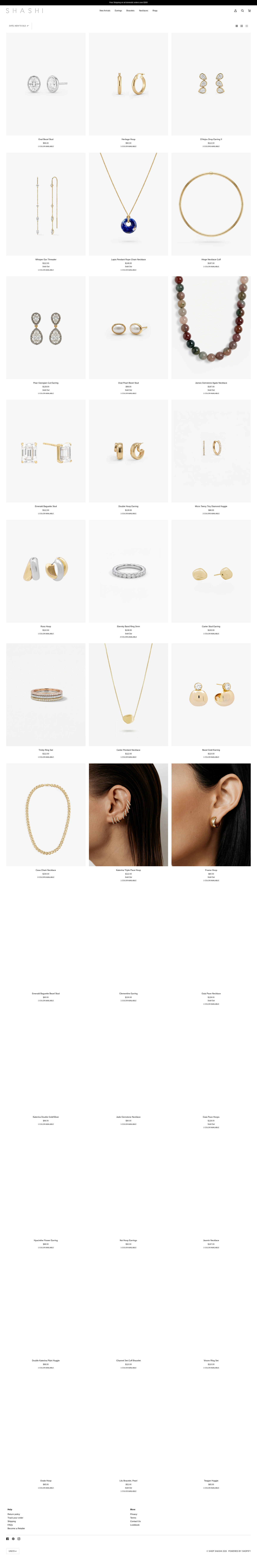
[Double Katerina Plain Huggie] (46, 1305)
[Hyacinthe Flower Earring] (46, 1185)
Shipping (12, 1521)
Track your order (15, 1518)
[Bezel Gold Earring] (211, 694)
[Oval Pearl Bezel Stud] (128, 327)
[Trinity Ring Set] (46, 694)
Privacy (133, 1514)
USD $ (11, 1551)
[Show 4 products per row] (247, 26)
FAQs (10, 1525)
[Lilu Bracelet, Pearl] (128, 1425)
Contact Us (135, 1521)
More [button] (132, 1509)
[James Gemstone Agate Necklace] (211, 327)
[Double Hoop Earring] (128, 451)
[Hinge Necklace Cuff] (211, 204)
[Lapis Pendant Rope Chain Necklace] (128, 204)
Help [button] (10, 1509)
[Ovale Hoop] (46, 1425)
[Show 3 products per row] (241, 26)
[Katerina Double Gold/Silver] (46, 1061)
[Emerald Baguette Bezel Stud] (46, 938)
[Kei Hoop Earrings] (128, 1185)
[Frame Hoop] (211, 814)
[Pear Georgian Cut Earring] (46, 327)
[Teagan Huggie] (211, 1425)
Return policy (14, 1514)
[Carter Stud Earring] (211, 571)
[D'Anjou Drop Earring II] (211, 84)
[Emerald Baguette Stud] (46, 451)
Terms (133, 1518)
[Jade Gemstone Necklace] (128, 1061)
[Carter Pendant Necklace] (128, 694)
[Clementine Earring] (128, 938)
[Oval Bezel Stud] (46, 84)
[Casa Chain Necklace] (46, 814)
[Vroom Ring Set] (211, 1305)
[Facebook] (7, 1538)
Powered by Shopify (239, 1551)
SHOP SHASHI (215, 1551)
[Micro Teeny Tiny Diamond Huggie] (211, 451)
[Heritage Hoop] (128, 84)
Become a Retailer (16, 1528)
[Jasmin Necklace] (211, 1185)
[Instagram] (19, 1538)
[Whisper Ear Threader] (46, 204)
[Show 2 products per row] (236, 26)
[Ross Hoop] (46, 571)
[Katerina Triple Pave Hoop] (128, 814)
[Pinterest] (13, 1538)
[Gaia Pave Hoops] (211, 1061)
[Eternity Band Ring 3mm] (128, 571)
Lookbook (135, 1525)
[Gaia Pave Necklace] (211, 938)
